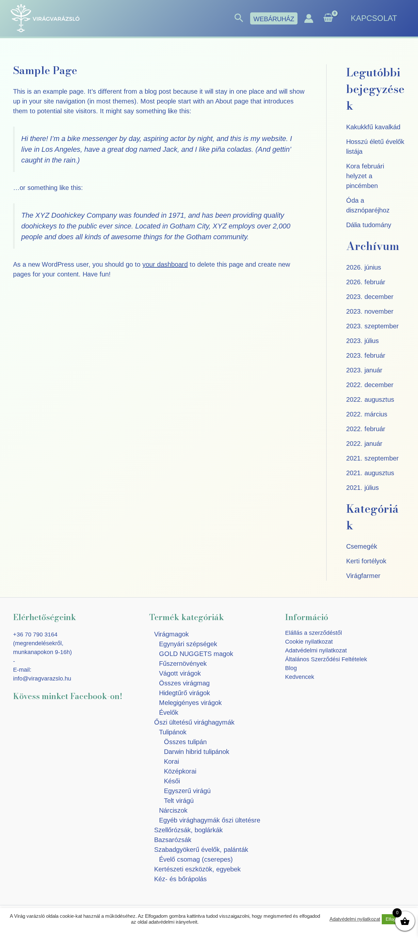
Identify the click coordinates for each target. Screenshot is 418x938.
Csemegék (361, 546)
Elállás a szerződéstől (313, 633)
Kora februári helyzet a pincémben (365, 176)
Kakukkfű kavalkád (373, 127)
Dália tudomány (368, 224)
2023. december (370, 296)
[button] (239, 18)
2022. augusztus (370, 399)
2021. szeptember (372, 458)
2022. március (366, 414)
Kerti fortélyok (366, 561)
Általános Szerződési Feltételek (326, 659)
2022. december (370, 384)
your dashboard (165, 264)
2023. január (364, 370)
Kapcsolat (374, 18)
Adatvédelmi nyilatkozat (316, 650)
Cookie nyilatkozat (309, 641)
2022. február (365, 428)
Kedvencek (299, 677)
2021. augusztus (370, 473)
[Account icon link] (309, 18)
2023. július (362, 340)
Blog (291, 668)
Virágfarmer (363, 575)
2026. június (363, 267)
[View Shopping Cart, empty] (328, 18)
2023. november (370, 311)
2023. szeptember (372, 326)
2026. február (365, 282)
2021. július (362, 487)
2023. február (365, 355)
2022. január (364, 443)
